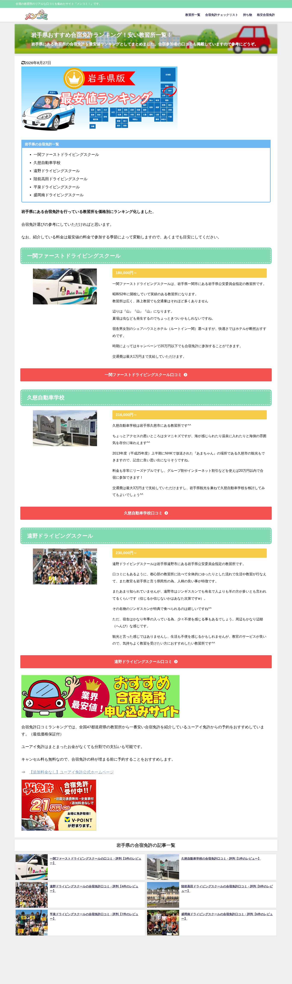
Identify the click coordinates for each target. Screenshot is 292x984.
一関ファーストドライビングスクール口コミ (143, 375)
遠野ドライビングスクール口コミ (143, 662)
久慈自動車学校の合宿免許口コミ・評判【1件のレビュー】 (221, 858)
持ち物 (247, 14)
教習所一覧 (192, 14)
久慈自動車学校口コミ (143, 513)
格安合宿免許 (266, 14)
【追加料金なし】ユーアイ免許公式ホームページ (71, 772)
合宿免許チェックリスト (221, 14)
